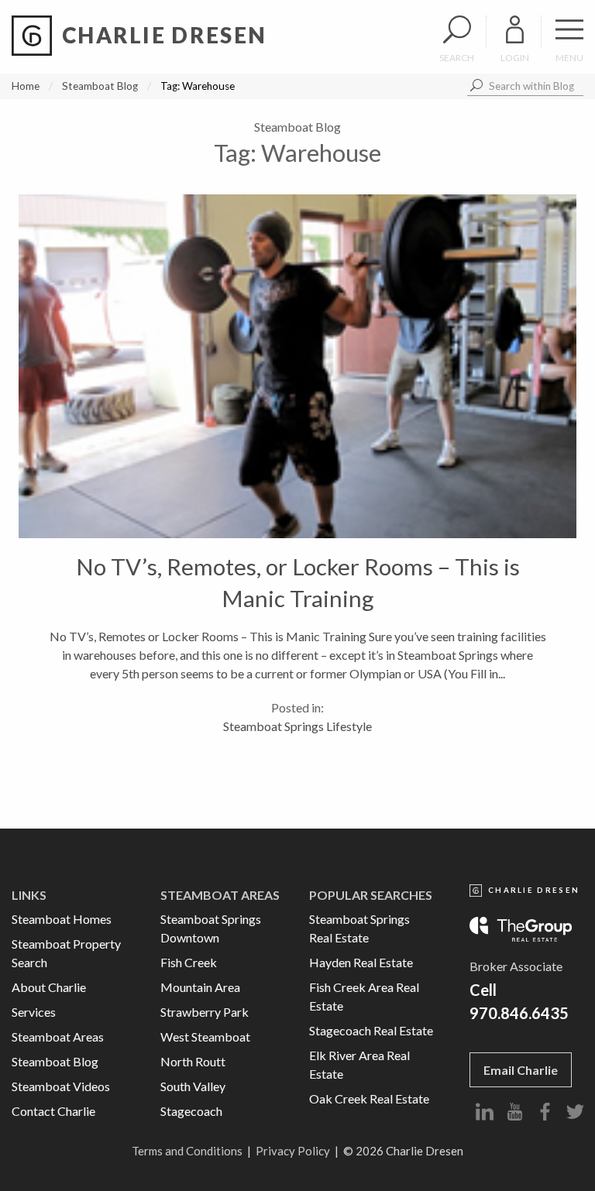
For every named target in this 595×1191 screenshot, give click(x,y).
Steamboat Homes (62, 918)
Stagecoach (191, 1110)
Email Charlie (520, 1069)
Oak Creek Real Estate (369, 1098)
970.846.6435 (519, 1013)
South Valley (192, 1086)
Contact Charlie (53, 1110)
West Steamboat (205, 1036)
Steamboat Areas (58, 1036)
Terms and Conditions (187, 1151)
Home (26, 86)
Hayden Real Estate (361, 962)
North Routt (192, 1061)
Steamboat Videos (61, 1086)
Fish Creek (188, 962)
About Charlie (49, 987)
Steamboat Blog (100, 86)
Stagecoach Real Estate (371, 1030)
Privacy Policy (293, 1151)
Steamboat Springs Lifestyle (297, 726)
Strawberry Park (204, 1011)
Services (34, 1011)
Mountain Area (200, 987)
